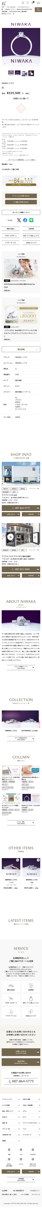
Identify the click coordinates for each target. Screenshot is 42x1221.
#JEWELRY (12, 781)
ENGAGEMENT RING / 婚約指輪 (17, 11)
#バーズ (17, 810)
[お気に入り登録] (5, 64)
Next (39, 716)
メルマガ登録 (25, 1194)
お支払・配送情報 (28, 1105)
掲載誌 (4, 1141)
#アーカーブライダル (7, 787)
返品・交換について (7, 1111)
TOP (3, 7)
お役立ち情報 (26, 1099)
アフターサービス (7, 1099)
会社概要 (4, 1190)
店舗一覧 (4, 1123)
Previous (2, 716)
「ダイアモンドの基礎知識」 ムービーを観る (21, 160)
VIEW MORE (32, 488)
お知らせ (4, 1117)
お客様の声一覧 (6, 1135)
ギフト (24, 1117)
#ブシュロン (25, 784)
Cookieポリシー (35, 1190)
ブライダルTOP (11, 7)
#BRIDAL (4, 781)
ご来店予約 (38, 9)
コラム (24, 1111)
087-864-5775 (23, 1081)
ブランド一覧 (6, 1129)
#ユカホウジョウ (6, 813)
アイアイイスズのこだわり (30, 1123)
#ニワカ (31, 781)
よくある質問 (6, 1105)
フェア (24, 1129)
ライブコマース (27, 1135)
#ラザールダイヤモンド (28, 787)
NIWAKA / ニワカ (9, 9)
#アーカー (5, 784)
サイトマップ (36, 1194)
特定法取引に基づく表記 (9, 1194)
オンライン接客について (21, 212)
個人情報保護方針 (18, 1190)
